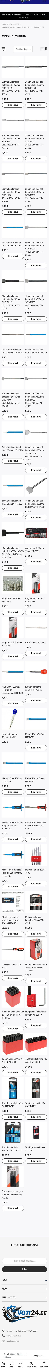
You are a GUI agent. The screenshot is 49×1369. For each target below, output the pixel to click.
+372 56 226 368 (14, 1336)
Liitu (24, 1269)
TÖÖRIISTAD (14, 24)
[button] (42, 49)
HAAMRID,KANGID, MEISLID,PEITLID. (16, 27)
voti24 (8, 1354)
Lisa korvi (13, 105)
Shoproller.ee (39, 1355)
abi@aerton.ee (13, 1341)
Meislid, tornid (38, 27)
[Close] (45, 16)
